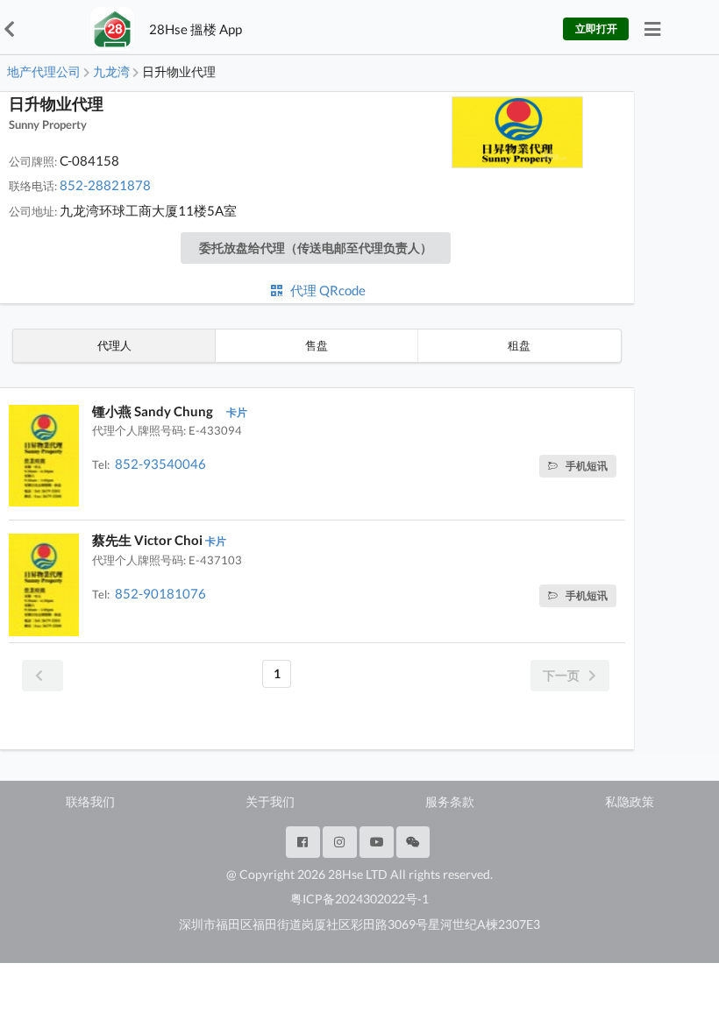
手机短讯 (587, 465)
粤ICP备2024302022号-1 (359, 898)
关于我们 (270, 801)
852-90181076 (160, 593)
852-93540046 (160, 463)
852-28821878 (105, 185)
